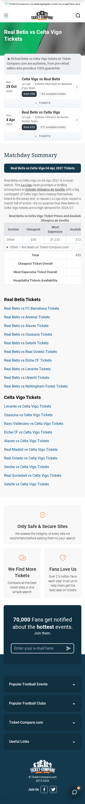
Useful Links (19, 741)
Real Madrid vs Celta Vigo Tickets (31, 449)
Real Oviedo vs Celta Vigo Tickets (30, 458)
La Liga (26, 185)
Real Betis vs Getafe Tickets (26, 343)
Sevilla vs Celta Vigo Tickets (26, 467)
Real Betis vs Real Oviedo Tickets (30, 352)
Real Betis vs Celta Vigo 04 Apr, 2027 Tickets (43, 168)
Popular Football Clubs (27, 703)
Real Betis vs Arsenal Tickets (27, 317)
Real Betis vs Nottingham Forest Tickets (36, 386)
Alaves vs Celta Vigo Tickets (26, 441)
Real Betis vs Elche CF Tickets (28, 360)
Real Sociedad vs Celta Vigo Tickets (32, 475)
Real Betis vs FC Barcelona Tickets (31, 308)
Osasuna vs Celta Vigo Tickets (28, 415)
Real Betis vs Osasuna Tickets (28, 334)
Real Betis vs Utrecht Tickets (26, 377)
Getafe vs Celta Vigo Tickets (26, 484)
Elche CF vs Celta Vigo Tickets (28, 432)
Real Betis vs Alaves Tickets (26, 326)
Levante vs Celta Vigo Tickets (27, 406)
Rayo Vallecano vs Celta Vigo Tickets (33, 423)
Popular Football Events (28, 684)
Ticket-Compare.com (26, 722)
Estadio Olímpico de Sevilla (45, 189)
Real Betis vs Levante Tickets (27, 369)
